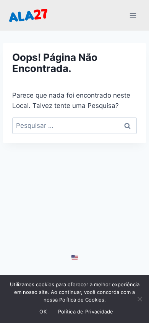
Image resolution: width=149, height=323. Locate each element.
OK (43, 311)
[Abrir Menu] (133, 15)
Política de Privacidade (85, 311)
